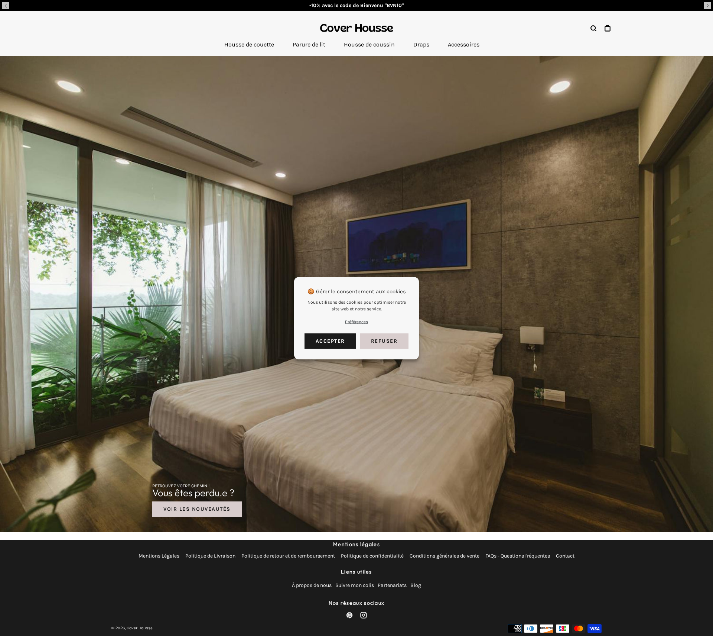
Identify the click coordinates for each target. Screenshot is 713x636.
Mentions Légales (159, 556)
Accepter (330, 341)
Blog (415, 585)
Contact (565, 556)
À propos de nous (312, 585)
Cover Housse (140, 628)
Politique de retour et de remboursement (288, 556)
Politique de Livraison (210, 556)
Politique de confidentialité (372, 556)
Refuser (384, 341)
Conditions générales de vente (444, 556)
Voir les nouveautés (197, 509)
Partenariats (392, 585)
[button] (5, 5)
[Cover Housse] (356, 28)
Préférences (356, 321)
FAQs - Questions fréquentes (517, 556)
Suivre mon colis (354, 585)
